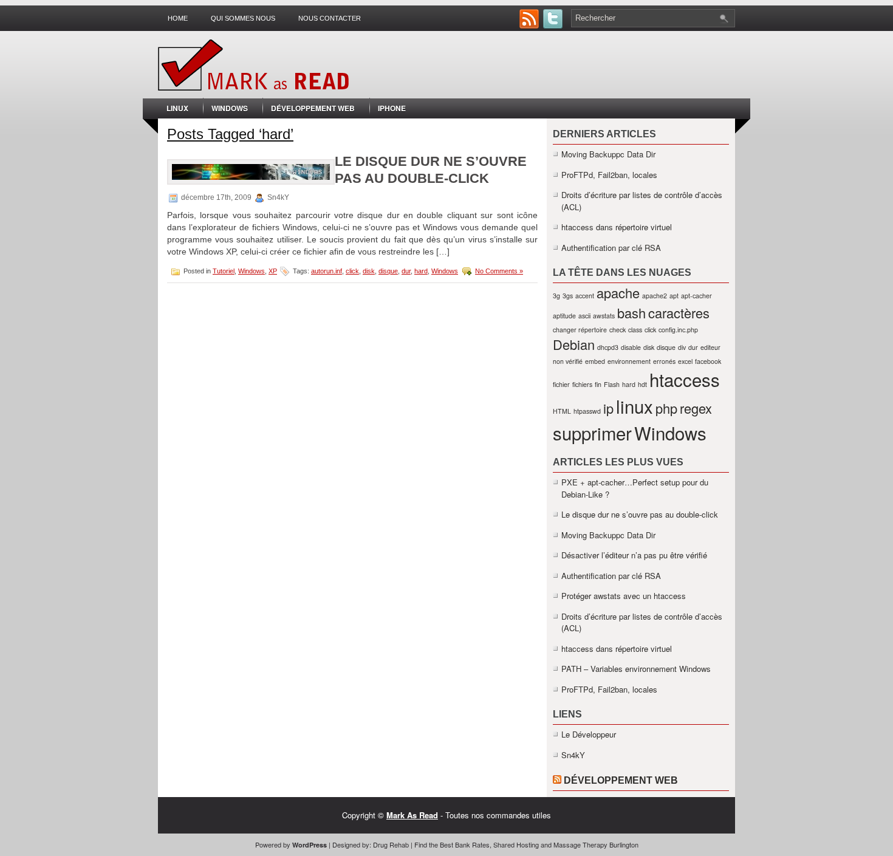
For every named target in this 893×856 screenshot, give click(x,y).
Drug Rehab (391, 844)
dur (406, 271)
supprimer (592, 432)
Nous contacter (329, 18)
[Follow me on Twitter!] (554, 25)
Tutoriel (223, 271)
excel (685, 361)
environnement (629, 361)
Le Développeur (588, 734)
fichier (561, 384)
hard (421, 271)
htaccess (684, 379)
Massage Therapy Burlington (595, 844)
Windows (229, 108)
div (682, 347)
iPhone (392, 108)
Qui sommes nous (243, 18)
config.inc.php (678, 329)
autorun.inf (326, 271)
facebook (708, 361)
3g (556, 295)
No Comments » (499, 271)
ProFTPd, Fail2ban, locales (609, 174)
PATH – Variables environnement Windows (636, 668)
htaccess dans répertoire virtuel (616, 227)
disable (631, 347)
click (352, 271)
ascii (584, 315)
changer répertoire (580, 329)
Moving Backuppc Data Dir (608, 154)
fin (598, 384)
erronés (664, 361)
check (617, 329)
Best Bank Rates (465, 844)
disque (388, 271)
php (666, 408)
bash (631, 312)
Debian (574, 344)
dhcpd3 (607, 347)
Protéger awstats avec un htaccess (623, 595)
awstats (604, 315)
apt (674, 295)
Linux (177, 108)
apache (618, 292)
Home (178, 18)
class (635, 329)
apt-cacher (696, 295)
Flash (612, 384)
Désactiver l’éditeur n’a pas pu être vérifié (634, 555)
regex (696, 408)
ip (608, 408)
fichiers (582, 384)
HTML (562, 411)
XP (273, 271)
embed (595, 361)
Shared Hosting (516, 844)
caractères (679, 312)
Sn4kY (573, 755)
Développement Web (313, 108)
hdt (642, 384)
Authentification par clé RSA (611, 247)
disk (369, 271)
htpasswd (587, 411)
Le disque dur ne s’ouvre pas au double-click (639, 514)
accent (584, 295)
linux (634, 406)
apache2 (654, 295)
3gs (568, 295)
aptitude (564, 315)
